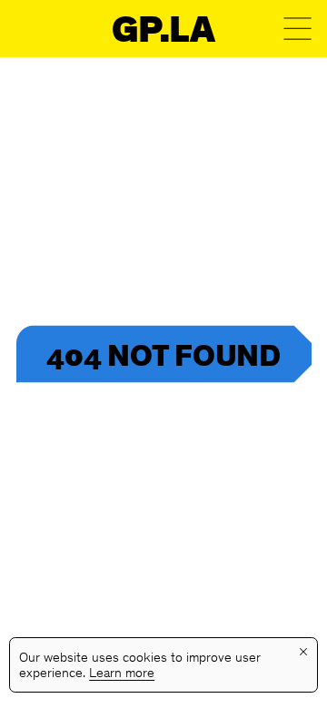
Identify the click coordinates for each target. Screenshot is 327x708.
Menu (297, 29)
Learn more (121, 674)
